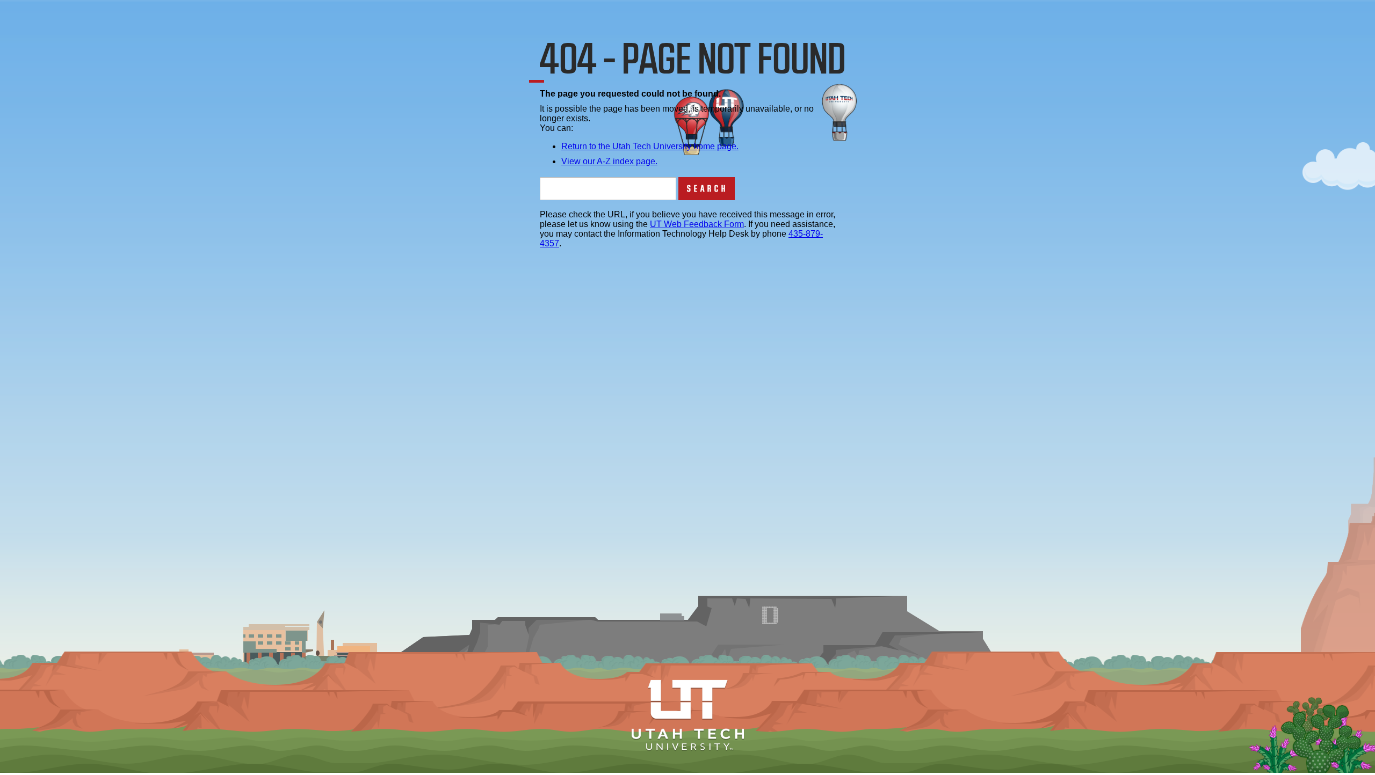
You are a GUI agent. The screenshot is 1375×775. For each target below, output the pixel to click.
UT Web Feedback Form (697, 224)
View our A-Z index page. (609, 161)
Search (707, 189)
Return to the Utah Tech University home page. (650, 146)
